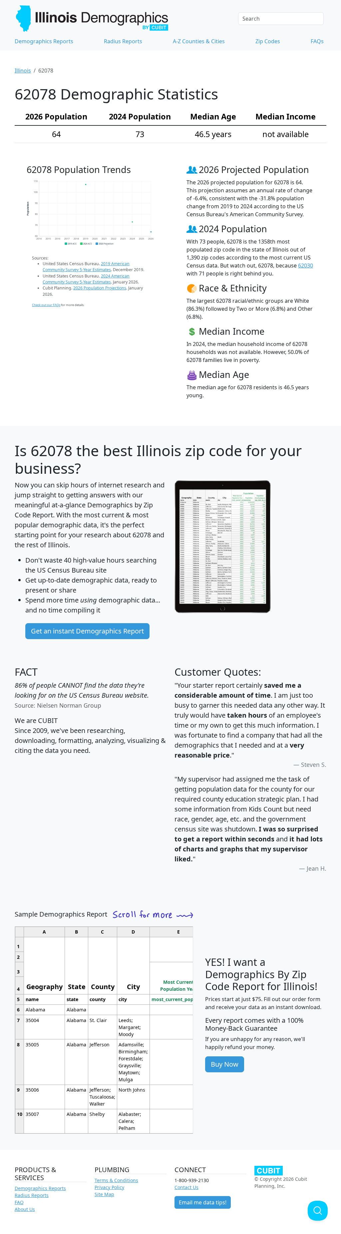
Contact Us (186, 1187)
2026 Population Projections (99, 288)
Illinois (23, 70)
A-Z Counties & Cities (199, 41)
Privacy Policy (109, 1187)
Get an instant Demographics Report (87, 630)
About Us (25, 1209)
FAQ (19, 1202)
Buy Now (224, 1064)
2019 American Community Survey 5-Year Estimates (86, 266)
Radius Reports (123, 41)
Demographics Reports (44, 41)
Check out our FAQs (46, 305)
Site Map (104, 1194)
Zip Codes (267, 41)
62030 (305, 265)
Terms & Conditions (116, 1180)
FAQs (317, 41)
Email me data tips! (202, 1202)
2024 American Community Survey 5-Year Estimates (86, 279)
